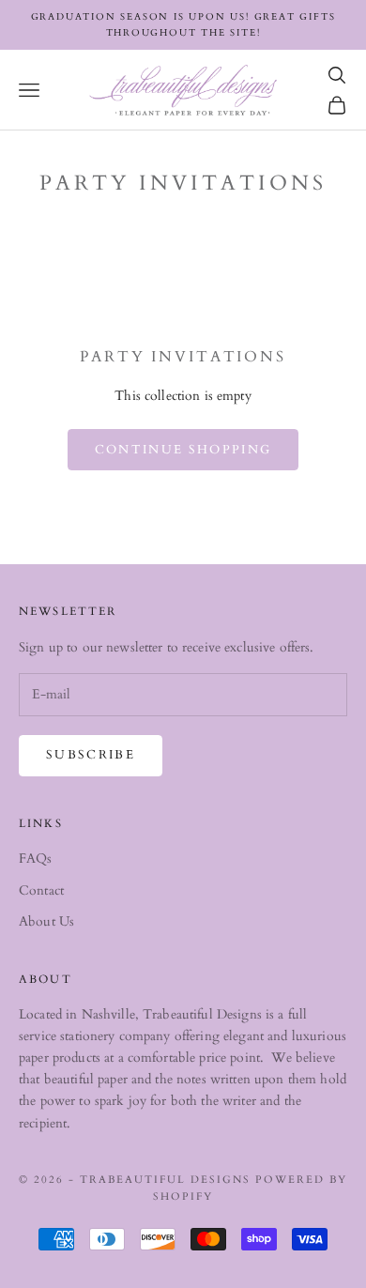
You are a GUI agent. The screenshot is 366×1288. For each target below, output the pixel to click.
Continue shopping (183, 449)
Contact (41, 890)
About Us (46, 921)
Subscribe (90, 754)
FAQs (36, 858)
